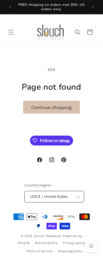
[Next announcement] (93, 7)
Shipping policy (70, 251)
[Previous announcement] (10, 7)
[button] (11, 32)
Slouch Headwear (48, 236)
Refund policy (46, 243)
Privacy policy (74, 243)
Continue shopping (51, 107)
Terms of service (39, 251)
